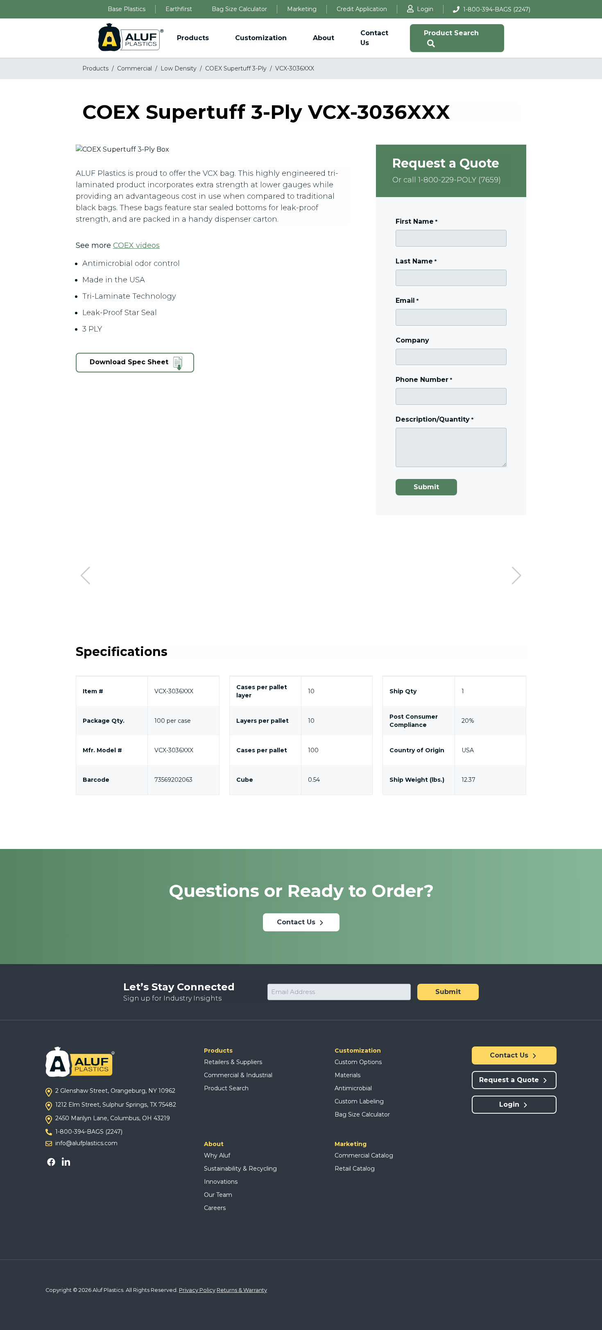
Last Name (416, 261)
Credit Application (362, 9)
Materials (347, 1075)
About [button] (323, 38)
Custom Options (358, 1062)
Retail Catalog (355, 1168)
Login (425, 9)
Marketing (302, 9)
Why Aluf (217, 1155)
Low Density (179, 68)
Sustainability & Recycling (240, 1168)
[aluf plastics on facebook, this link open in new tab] (52, 1162)
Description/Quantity (434, 419)
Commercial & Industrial (238, 1075)
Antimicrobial (353, 1088)
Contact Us (297, 922)
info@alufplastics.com (86, 1143)
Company (412, 340)
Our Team (218, 1194)
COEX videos (136, 245)
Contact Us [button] (374, 38)
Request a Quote (510, 1080)
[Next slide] (516, 576)
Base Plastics (126, 9)
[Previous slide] (85, 576)
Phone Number (424, 380)
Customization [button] (261, 38)
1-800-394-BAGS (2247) (496, 9)
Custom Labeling (359, 1101)
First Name (416, 221)
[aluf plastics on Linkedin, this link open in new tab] (65, 1162)
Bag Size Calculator (239, 9)
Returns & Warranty (242, 1290)
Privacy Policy (197, 1290)
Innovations (221, 1181)
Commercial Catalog (364, 1155)
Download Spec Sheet (130, 362)
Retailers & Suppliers (233, 1062)
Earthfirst (178, 9)
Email (407, 300)
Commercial (134, 68)
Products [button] (193, 38)
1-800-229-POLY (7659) (459, 179)
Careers (215, 1208)
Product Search (451, 33)
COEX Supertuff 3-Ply (236, 68)
